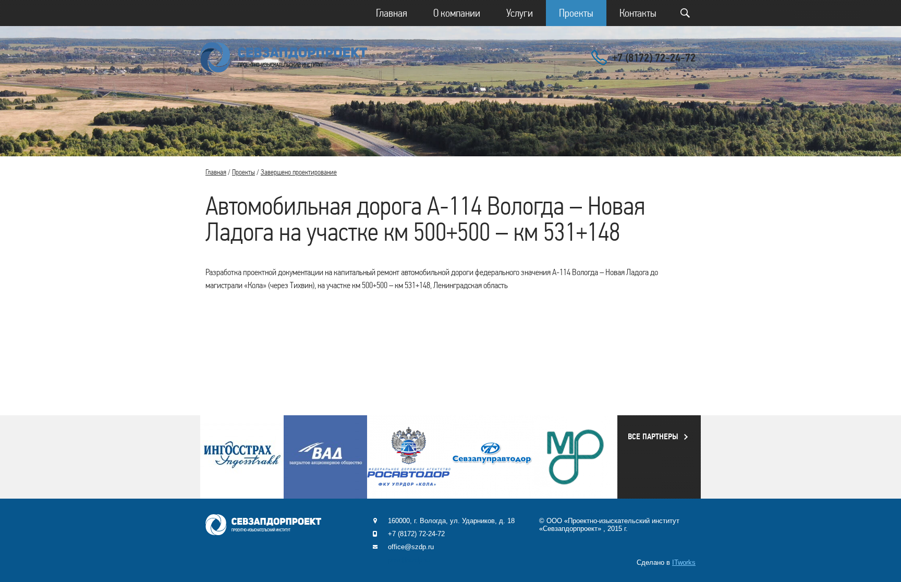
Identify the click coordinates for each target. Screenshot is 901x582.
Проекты (576, 13)
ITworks (684, 562)
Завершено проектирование (299, 172)
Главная (391, 13)
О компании (456, 13)
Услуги (519, 13)
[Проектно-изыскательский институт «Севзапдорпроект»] (283, 57)
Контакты (637, 13)
